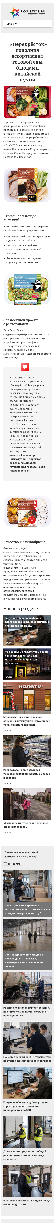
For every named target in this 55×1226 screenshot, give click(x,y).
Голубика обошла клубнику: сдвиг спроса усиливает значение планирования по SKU (27, 621)
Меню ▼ (11, 24)
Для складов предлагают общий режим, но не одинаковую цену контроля (24, 1155)
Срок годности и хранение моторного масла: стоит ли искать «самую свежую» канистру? (27, 909)
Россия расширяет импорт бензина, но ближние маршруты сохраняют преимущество (26, 1011)
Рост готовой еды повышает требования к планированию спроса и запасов (26, 773)
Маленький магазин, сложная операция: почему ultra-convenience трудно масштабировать (26, 720)
